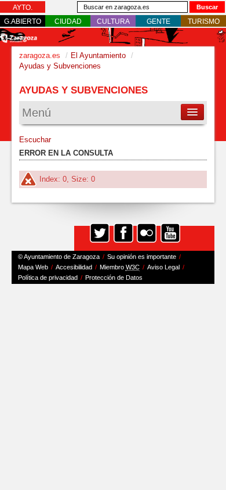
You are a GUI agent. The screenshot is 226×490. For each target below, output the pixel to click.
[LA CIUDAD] (68, 21)
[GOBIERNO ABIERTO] (22, 21)
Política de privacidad (48, 277)
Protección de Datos (114, 277)
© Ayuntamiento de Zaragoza (59, 256)
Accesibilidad (74, 267)
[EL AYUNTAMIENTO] (22, 7)
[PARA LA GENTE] (158, 21)
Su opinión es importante (141, 256)
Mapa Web (33, 267)
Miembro (120, 267)
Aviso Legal (163, 267)
